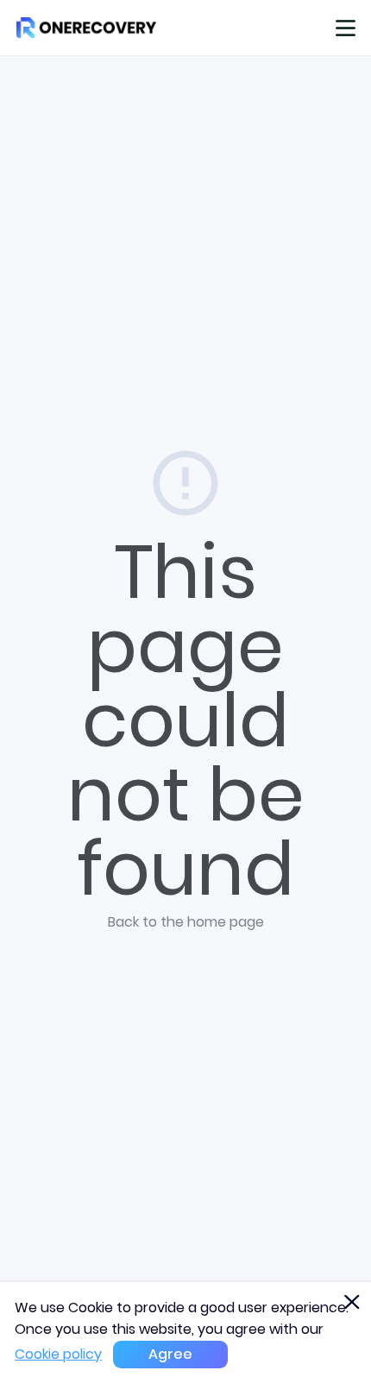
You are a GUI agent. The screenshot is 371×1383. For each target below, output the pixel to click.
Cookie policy (58, 1354)
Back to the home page (186, 922)
